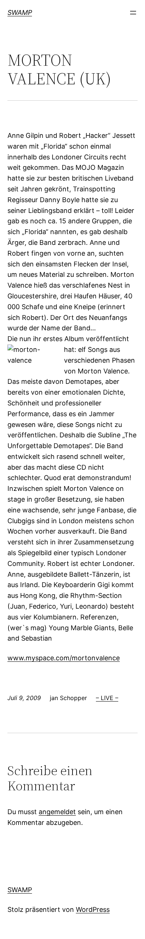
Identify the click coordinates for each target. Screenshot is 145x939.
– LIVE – (107, 698)
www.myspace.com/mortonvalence (63, 658)
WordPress (93, 909)
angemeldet (57, 812)
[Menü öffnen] (133, 12)
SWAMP (19, 12)
